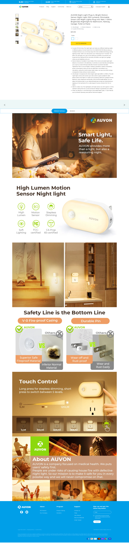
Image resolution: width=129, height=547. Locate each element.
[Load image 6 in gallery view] (17, 34)
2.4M (48, 2)
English (103, 6)
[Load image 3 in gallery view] (17, 23)
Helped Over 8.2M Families (29, 2)
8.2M (21, 2)
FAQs (75, 513)
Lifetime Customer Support (101, 2)
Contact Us (77, 510)
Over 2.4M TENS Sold (55, 2)
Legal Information (22, 529)
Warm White (73, 38)
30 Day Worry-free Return (77, 2)
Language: (98, 6)
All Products (43, 510)
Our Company (43, 513)
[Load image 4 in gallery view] (17, 27)
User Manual (77, 515)
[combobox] (86, 7)
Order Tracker (77, 520)
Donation (59, 513)
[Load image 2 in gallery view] (17, 19)
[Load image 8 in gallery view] (17, 42)
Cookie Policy (38, 529)
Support (53, 6)
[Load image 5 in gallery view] (17, 31)
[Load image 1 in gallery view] (17, 15)
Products (41, 6)
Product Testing (61, 510)
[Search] (92, 6)
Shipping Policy (30, 529)
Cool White (76, 38)
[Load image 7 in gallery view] (17, 38)
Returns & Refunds (79, 517)
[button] (41, 7)
